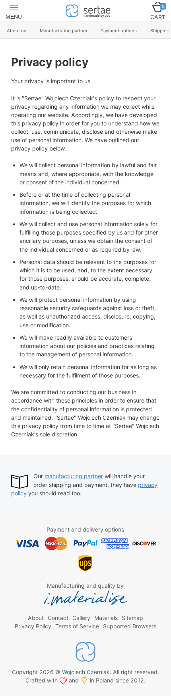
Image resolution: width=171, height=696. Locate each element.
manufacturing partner (74, 476)
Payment (58, 529)
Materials (106, 617)
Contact (58, 617)
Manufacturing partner (63, 30)
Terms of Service (77, 626)
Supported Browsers (129, 626)
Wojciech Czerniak (86, 672)
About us (16, 30)
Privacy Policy (33, 626)
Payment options (119, 30)
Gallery (81, 617)
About (36, 617)
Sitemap (132, 617)
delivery (93, 529)
